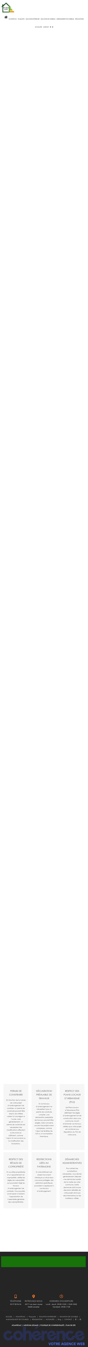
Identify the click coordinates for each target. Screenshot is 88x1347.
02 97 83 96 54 (15, 1304)
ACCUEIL (9, 1317)
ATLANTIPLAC (20, 1317)
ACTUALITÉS (50, 1319)
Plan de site (71, 1325)
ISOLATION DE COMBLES (69, 1317)
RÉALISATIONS (37, 1319)
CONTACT (68, 1319)
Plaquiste (32, 1317)
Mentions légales (30, 1325)
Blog (59, 1319)
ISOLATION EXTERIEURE (47, 1317)
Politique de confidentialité (52, 1325)
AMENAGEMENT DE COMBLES (17, 1319)
